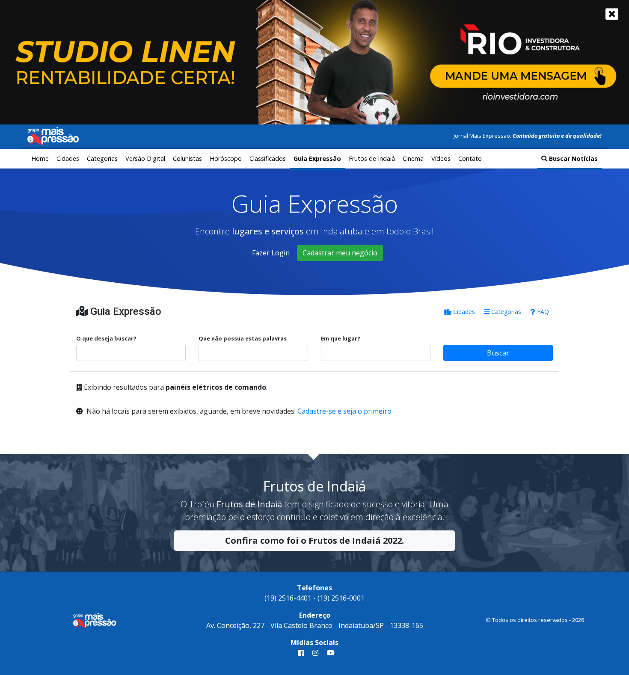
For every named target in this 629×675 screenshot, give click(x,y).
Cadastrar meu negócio (340, 253)
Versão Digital (145, 158)
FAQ (542, 312)
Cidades (67, 158)
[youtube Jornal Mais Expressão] (329, 652)
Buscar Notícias (572, 158)
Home (40, 158)
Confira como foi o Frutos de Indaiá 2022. (314, 540)
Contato (470, 158)
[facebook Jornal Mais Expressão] (300, 652)
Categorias (102, 158)
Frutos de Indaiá (372, 158)
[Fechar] (611, 14)
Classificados (267, 158)
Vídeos (441, 158)
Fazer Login (271, 253)
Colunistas (187, 158)
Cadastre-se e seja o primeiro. (345, 411)
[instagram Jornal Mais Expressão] (315, 652)
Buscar (498, 353)
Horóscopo (226, 158)
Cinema (413, 158)
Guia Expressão (317, 158)
